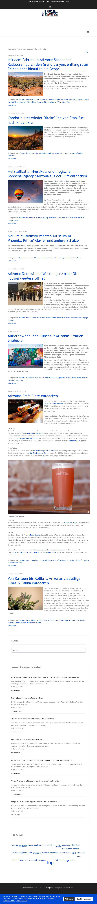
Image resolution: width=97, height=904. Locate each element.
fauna (47, 620)
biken (34, 102)
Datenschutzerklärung (67, 888)
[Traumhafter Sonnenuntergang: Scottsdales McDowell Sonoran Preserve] (25, 138)
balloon (62, 218)
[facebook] (47, 7)
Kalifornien (67, 848)
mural (74, 378)
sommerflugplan (77, 153)
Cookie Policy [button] (9, 901)
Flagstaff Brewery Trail (27, 438)
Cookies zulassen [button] (84, 899)
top (69, 102)
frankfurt (12, 156)
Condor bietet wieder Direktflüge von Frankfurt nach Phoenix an (46, 120)
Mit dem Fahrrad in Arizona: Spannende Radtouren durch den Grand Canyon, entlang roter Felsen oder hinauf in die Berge (48, 64)
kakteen (35, 620)
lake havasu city (42, 218)
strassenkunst (83, 378)
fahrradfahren (13, 102)
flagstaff (30, 99)
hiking (73, 845)
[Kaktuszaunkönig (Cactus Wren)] (25, 598)
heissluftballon (72, 218)
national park (65, 852)
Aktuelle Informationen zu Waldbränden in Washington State (32, 719)
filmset (60, 318)
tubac (42, 378)
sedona (51, 99)
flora (41, 620)
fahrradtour (62, 102)
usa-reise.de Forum (36, 2)
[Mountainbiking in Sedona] (25, 84)
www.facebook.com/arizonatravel (27, 552)
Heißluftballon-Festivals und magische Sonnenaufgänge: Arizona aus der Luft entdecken (47, 173)
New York (81, 852)
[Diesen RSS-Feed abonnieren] (87, 52)
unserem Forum (50, 552)
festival (81, 218)
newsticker (77, 258)
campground (33, 845)
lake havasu (31, 218)
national (45, 852)
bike (28, 102)
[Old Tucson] (25, 293)
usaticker (69, 258)
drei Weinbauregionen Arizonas (43, 451)
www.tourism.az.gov (38, 550)
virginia (72, 860)
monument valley (71, 99)
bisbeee (54, 378)
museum (30, 258)
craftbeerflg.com (75, 441)
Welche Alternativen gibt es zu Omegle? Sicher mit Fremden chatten (35, 781)
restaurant (41, 318)
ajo (37, 378)
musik (44, 258)
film (54, 318)
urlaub (61, 860)
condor (35, 153)
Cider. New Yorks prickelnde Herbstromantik (26, 739)
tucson (37, 99)
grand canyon (84, 99)
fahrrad (23, 102)
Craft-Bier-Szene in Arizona (54, 404)
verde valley (13, 563)
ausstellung (60, 258)
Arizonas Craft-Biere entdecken (33, 395)
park (79, 856)
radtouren (52, 102)
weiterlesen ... (13, 105)
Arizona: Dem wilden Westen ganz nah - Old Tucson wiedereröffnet (43, 276)
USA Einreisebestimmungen (58, 2)
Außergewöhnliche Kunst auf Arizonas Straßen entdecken (45, 338)
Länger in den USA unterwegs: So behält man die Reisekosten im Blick (36, 802)
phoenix (44, 99)
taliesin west (32, 623)
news (29, 318)
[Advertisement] (51, 23)
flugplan (66, 153)
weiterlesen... (16, 690)
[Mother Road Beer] (25, 411)
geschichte (66, 845)
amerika (15, 845)
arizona (22, 99)
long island (24, 852)
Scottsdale (59, 99)
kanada (76, 848)
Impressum (54, 888)
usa (67, 861)
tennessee (42, 860)
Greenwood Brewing (68, 523)
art (18, 380)
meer (30, 852)
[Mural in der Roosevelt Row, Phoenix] (25, 356)
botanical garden (65, 620)
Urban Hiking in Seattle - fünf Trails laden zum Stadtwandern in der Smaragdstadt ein (41, 760)
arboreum (54, 620)
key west (15, 852)
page (86, 318)
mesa (48, 378)
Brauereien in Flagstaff (35, 433)
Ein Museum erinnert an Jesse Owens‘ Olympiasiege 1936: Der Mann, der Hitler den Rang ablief (45, 677)
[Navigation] (88, 31)
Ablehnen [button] (69, 899)
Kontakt (46, 888)
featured (42, 845)
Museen (38, 258)
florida (57, 846)
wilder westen (77, 318)
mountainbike (42, 102)
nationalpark (55, 852)
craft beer (35, 560)
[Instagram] (50, 7)
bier (28, 560)
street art (12, 380)
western (67, 318)
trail (56, 860)
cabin (34, 318)
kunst (68, 378)
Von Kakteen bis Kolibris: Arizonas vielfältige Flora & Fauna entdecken (44, 580)
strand (34, 860)
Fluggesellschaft (25, 153)
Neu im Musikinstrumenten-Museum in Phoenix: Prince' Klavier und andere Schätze (43, 238)
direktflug (43, 153)
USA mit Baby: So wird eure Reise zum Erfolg (27, 698)
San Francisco (25, 860)
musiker (51, 258)
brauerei (44, 560)
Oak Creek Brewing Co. (38, 453)
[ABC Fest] (25, 191)
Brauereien (52, 560)
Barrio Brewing (35, 535)
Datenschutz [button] (21, 901)
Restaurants (62, 560)
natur (28, 620)
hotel (78, 845)
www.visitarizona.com (55, 550)
